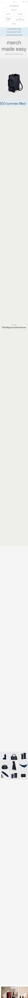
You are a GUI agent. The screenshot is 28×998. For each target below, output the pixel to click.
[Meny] (1, 1)
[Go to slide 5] (13, 98)
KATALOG (8, 14)
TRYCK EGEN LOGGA (8, 19)
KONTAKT (14, 24)
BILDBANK (20, 14)
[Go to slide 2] (9, 98)
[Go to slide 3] (10, 98)
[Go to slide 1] (7, 98)
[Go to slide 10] (20, 98)
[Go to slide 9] (18, 98)
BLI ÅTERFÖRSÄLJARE (20, 19)
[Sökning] (23, 1)
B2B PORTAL (14, 10)
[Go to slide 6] (14, 98)
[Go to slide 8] (17, 98)
